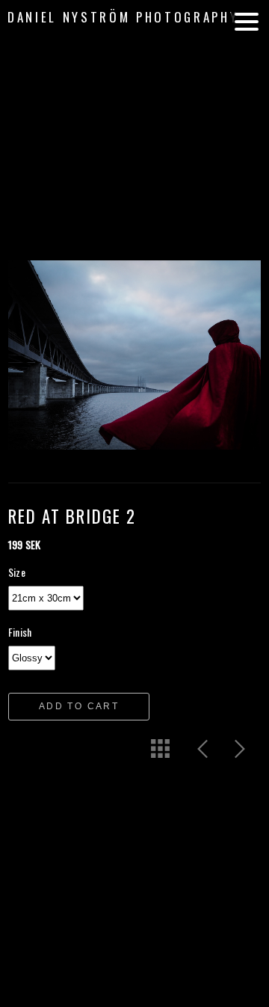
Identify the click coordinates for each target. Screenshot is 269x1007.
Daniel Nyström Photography (122, 16)
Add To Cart (79, 706)
